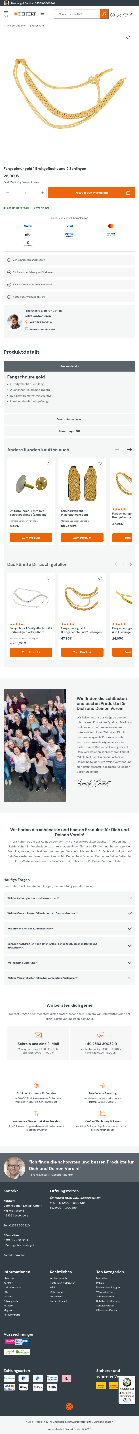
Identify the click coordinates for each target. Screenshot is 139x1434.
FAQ (6, 1292)
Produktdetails (69, 366)
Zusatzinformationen (69, 419)
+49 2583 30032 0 (41, 322)
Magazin (8, 1310)
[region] (69, 96)
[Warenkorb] (132, 15)
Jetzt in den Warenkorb (91, 192)
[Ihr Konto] (119, 15)
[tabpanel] (69, 387)
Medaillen (102, 1278)
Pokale (100, 1283)
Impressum (56, 1296)
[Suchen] (104, 14)
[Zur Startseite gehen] (25, 14)
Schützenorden (105, 1296)
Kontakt (8, 1283)
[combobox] (77, 14)
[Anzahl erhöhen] (42, 192)
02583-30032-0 (45, 3)
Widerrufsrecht (59, 1278)
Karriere (8, 1305)
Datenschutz (57, 1292)
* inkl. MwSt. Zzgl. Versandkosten (21, 182)
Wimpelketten (104, 1292)
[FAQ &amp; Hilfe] (112, 15)
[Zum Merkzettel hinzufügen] (128, 37)
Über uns (9, 1278)
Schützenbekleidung (108, 1301)
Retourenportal (12, 1314)
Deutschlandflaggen (108, 1287)
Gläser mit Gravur (106, 1310)
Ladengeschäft (12, 1287)
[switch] (127, 1400)
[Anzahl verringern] (7, 192)
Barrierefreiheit (58, 1301)
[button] (69, 898)
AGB (52, 1287)
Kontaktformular (14, 1255)
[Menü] (7, 14)
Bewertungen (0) (69, 431)
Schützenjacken (105, 1305)
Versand (8, 1296)
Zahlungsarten (12, 1301)
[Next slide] (129, 450)
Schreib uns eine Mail (43, 329)
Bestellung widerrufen (62, 1283)
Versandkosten (103, 1422)
